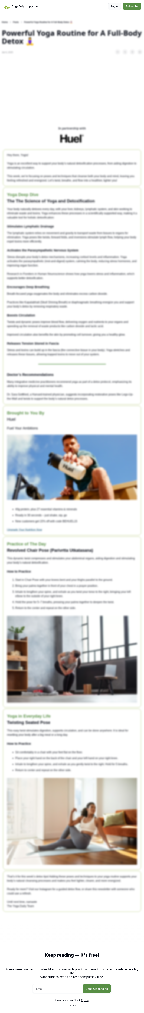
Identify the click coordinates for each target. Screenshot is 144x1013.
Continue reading (96, 988)
